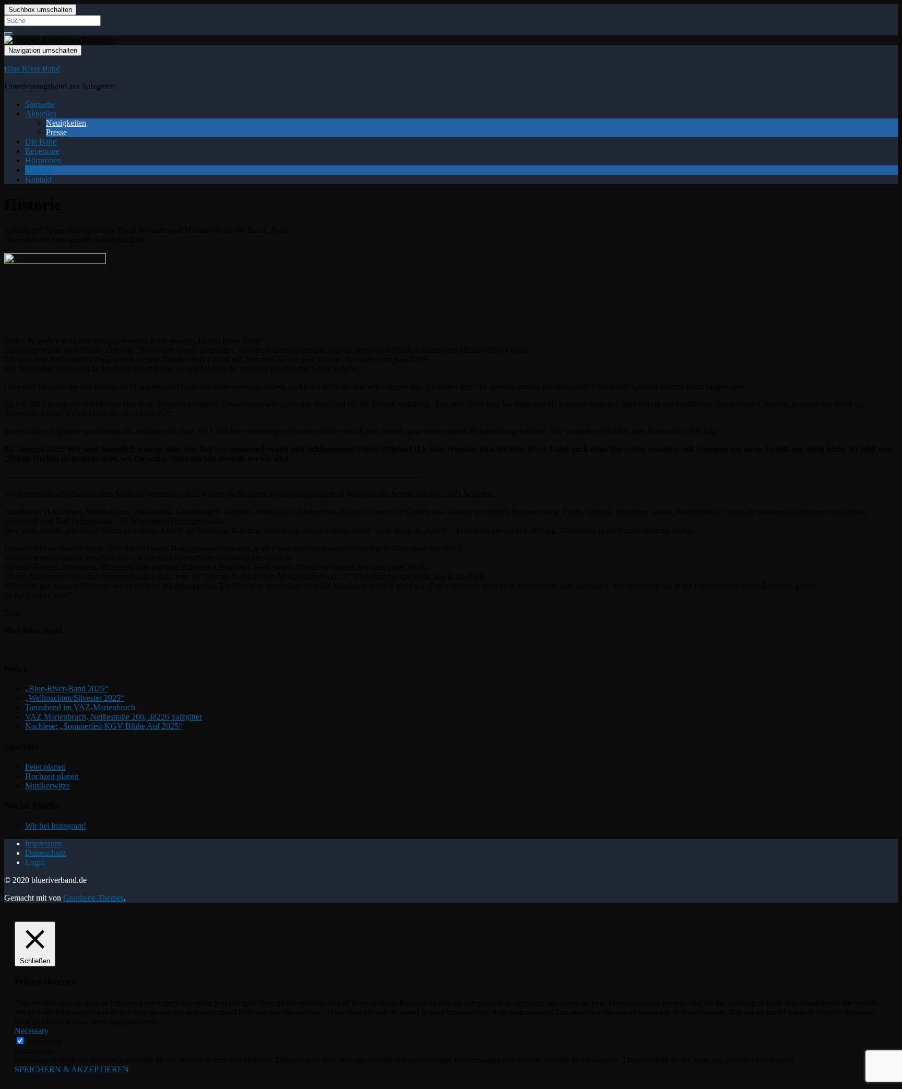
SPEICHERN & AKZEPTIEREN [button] (72, 1069)
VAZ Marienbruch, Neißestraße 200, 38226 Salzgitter (113, 716)
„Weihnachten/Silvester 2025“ (74, 697)
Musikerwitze (47, 785)
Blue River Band (32, 68)
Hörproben (43, 160)
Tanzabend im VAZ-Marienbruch (80, 707)
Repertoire (42, 151)
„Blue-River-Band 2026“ (66, 688)
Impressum (43, 843)
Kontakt (38, 179)
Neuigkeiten (66, 122)
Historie (38, 169)
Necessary (44, 1041)
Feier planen (45, 766)
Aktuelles (40, 113)
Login (35, 862)
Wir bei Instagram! (55, 825)
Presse (56, 132)
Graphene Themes (93, 897)
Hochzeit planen (52, 776)
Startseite (40, 104)
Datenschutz (45, 852)
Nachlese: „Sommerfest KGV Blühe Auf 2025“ (103, 726)
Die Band (41, 141)
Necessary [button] (32, 1030)
